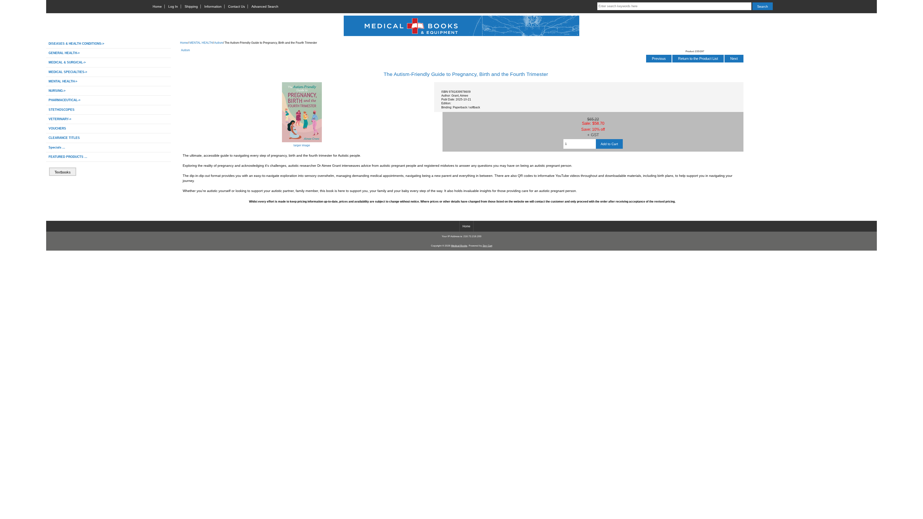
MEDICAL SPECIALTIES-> (68, 72)
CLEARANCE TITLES (64, 138)
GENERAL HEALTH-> (64, 53)
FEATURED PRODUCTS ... (68, 157)
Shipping (191, 6)
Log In (173, 6)
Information (213, 6)
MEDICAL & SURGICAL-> (67, 62)
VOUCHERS (57, 128)
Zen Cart (487, 245)
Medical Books (459, 245)
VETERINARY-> (60, 119)
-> (63, 81)
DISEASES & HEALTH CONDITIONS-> (76, 43)
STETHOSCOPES (62, 109)
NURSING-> (57, 91)
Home (157, 6)
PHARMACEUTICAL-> (65, 100)
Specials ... (57, 147)
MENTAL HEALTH (201, 42)
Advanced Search (264, 6)
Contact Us (236, 6)
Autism (218, 42)
